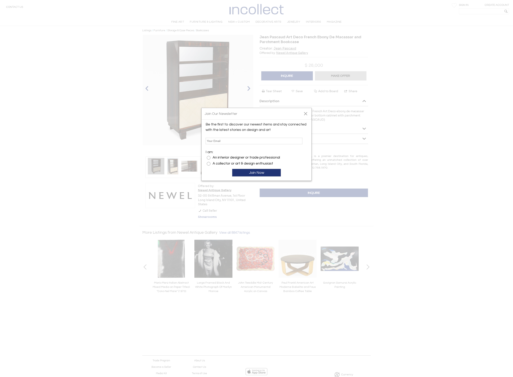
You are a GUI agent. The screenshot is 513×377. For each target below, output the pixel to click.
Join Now (256, 173)
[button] (305, 113)
